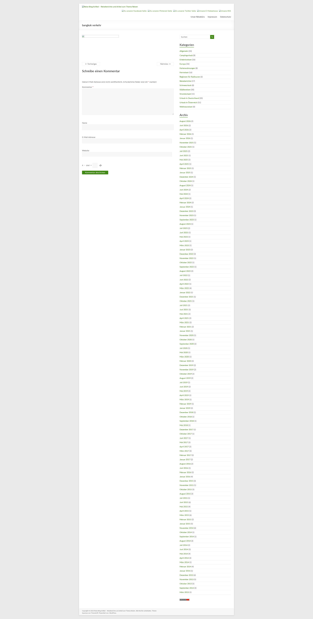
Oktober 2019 (186, 374)
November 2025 (186, 143)
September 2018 (187, 421)
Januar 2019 (185, 408)
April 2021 (184, 318)
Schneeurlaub (185, 85)
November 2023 (186, 215)
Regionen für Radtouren (190, 77)
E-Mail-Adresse (88, 137)
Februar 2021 (185, 327)
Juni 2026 (184, 126)
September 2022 (187, 267)
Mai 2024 (184, 194)
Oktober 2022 (186, 263)
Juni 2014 (184, 549)
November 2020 (186, 335)
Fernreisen (184, 73)
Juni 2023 (184, 233)
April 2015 (184, 511)
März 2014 (184, 562)
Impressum (212, 17)
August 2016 (185, 464)
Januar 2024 (185, 207)
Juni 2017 (184, 438)
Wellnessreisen (186, 107)
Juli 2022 (183, 275)
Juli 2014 (183, 545)
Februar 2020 (185, 361)
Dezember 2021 (186, 297)
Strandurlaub (185, 94)
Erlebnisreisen (186, 60)
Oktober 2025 (186, 147)
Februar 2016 (185, 472)
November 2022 (186, 258)
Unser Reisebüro (198, 17)
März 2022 (184, 288)
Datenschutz (225, 17)
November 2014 (186, 528)
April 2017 (184, 447)
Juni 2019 (184, 387)
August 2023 (185, 224)
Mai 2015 (184, 507)
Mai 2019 (184, 391)
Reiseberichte (185, 81)
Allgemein (184, 51)
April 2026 (184, 130)
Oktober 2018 (186, 417)
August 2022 (185, 271)
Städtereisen (185, 90)
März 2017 (184, 451)
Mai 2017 (184, 442)
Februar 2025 (185, 168)
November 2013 (186, 579)
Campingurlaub (186, 55)
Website (85, 151)
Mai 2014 (184, 554)
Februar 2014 (185, 567)
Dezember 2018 (186, 412)
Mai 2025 (184, 160)
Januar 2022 (185, 293)
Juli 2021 (183, 305)
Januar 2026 (185, 138)
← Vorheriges (91, 64)
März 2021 (184, 323)
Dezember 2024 (186, 177)
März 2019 (184, 400)
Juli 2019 (183, 382)
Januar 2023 (185, 250)
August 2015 (185, 494)
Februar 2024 (185, 203)
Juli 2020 (183, 348)
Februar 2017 (185, 455)
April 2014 (184, 558)
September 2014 (187, 537)
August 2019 (185, 378)
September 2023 (187, 220)
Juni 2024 (184, 190)
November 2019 (186, 370)
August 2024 (185, 185)
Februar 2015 (185, 520)
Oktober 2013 (186, 584)
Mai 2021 (184, 314)
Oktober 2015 (186, 490)
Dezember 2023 (186, 211)
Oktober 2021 (186, 301)
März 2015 (184, 515)
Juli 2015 (183, 498)
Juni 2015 (184, 502)
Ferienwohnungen (187, 68)
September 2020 (187, 344)
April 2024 (184, 198)
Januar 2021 (185, 331)
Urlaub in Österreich (188, 103)
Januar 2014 (185, 571)
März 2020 (184, 357)
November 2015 (186, 485)
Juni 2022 (184, 280)
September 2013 (187, 588)
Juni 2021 (184, 310)
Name (84, 123)
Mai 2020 (184, 352)
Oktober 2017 (186, 434)
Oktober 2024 (186, 181)
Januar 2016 (185, 477)
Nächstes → (165, 64)
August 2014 (185, 541)
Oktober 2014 (186, 532)
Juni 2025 (184, 155)
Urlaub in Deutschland (189, 98)
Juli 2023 (183, 228)
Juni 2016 (184, 468)
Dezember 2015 (186, 481)
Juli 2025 (183, 151)
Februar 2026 (185, 134)
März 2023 (184, 245)
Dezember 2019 (186, 365)
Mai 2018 (184, 425)
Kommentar (87, 87)
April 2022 (184, 284)
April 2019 (184, 395)
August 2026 (185, 121)
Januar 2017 (185, 460)
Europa (183, 64)
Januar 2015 (185, 524)
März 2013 (184, 592)
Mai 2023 (184, 237)
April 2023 (184, 241)
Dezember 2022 (186, 254)
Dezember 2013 (186, 575)
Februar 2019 (185, 404)
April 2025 (184, 164)
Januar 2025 (185, 173)
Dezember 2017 (186, 430)
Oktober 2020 (186, 340)
